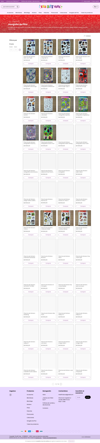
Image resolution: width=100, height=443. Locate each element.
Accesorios (10, 12)
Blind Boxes (19, 12)
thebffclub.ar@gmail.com (65, 394)
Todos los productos (87, 12)
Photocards (54, 12)
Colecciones (63, 12)
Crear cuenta (95, 1)
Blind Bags (27, 12)
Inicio (2, 1)
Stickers (34, 12)
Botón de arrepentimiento (50, 438)
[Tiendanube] (86, 437)
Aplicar (20, 50)
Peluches (46, 12)
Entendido (71, 441)
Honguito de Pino (74, 12)
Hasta (15, 47)
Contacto (44, 1)
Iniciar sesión (87, 1)
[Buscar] (17, 6)
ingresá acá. (38, 438)
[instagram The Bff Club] (10, 395)
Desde (11, 47)
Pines (40, 12)
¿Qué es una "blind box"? (12, 1)
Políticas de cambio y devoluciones (30, 1)
